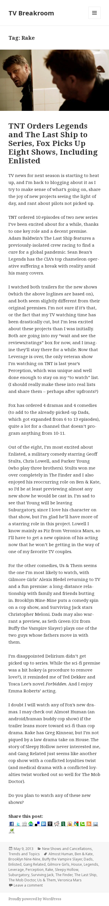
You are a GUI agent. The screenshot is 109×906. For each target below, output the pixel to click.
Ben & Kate (84, 853)
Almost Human (61, 853)
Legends (91, 864)
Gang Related (34, 864)
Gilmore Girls (58, 864)
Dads (88, 859)
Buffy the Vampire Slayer (62, 859)
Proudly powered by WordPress (34, 898)
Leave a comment (28, 885)
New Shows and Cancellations (67, 848)
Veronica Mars (70, 880)
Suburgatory (18, 874)
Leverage (16, 869)
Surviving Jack (42, 874)
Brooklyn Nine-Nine (24, 859)
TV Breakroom (31, 12)
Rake (49, 869)
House (76, 864)
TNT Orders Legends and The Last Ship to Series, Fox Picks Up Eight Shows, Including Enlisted (53, 143)
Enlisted (15, 864)
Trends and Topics (24, 853)
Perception (35, 869)
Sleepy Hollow (66, 869)
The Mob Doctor (21, 880)
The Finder (63, 874)
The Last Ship (85, 874)
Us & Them (46, 880)
